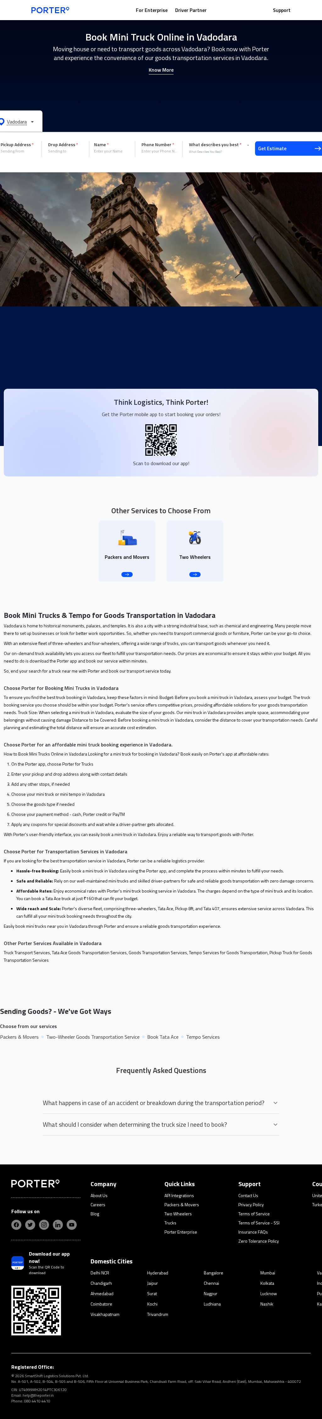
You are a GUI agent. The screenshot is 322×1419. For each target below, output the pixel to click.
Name (101, 144)
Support (282, 10)
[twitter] (30, 1225)
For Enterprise (152, 10)
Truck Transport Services (27, 952)
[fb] (16, 1225)
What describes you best (215, 144)
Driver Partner (191, 10)
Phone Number (158, 144)
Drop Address (63, 144)
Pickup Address (17, 144)
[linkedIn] (58, 1225)
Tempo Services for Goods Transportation (228, 952)
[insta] (44, 1225)
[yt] (72, 1225)
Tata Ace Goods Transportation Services (89, 952)
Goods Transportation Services (158, 952)
